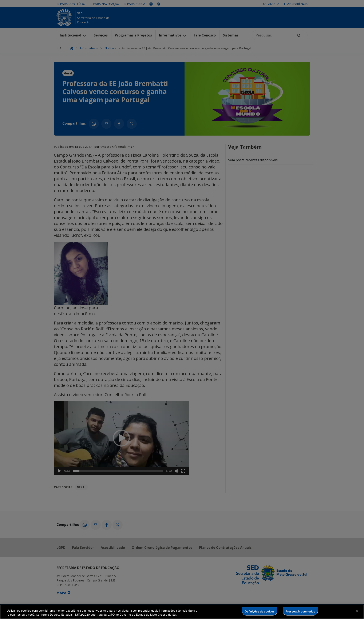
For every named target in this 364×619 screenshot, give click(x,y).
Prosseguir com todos (300, 611)
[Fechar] (357, 611)
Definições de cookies (259, 611)
